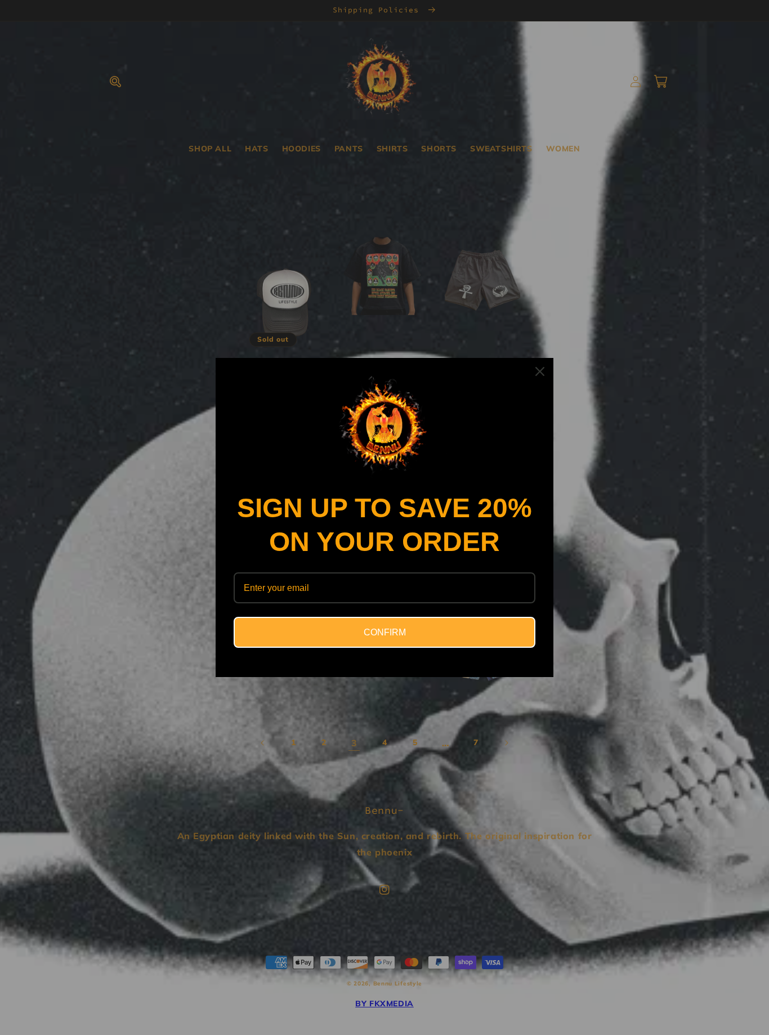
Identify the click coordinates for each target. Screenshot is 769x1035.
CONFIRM (385, 632)
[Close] (539, 371)
